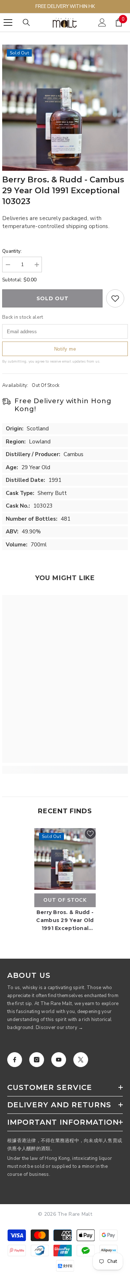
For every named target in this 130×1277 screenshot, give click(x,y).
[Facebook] (14, 1059)
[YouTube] (58, 1059)
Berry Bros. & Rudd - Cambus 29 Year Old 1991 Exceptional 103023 (65, 920)
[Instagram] (36, 1059)
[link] (65, 770)
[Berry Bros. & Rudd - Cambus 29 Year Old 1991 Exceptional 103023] (65, 859)
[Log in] (102, 22)
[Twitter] (80, 1059)
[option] (65, 108)
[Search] (26, 22)
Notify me (65, 349)
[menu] (8, 22)
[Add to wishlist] (115, 298)
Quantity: (12, 251)
